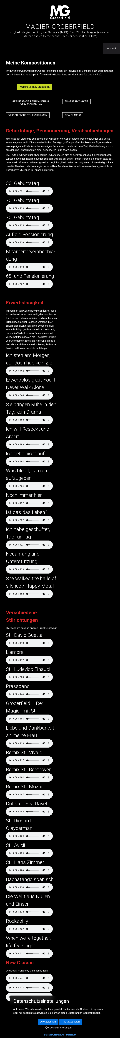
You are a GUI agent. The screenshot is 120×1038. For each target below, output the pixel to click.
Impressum (71, 1035)
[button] (34, 87)
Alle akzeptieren (71, 1021)
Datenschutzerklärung (54, 1035)
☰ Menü (111, 48)
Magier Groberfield (60, 26)
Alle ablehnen (48, 1021)
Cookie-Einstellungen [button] (60, 1027)
